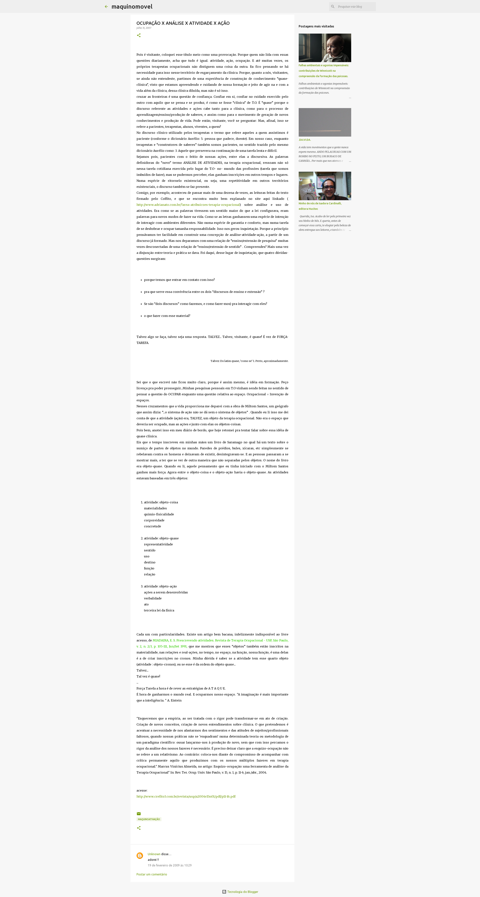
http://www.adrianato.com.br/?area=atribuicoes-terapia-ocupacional (188, 205)
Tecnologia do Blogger (242, 891)
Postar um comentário (151, 874)
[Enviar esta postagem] (138, 815)
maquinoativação (149, 819)
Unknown (154, 854)
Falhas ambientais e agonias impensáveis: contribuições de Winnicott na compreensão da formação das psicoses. (324, 71)
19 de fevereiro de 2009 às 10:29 (170, 865)
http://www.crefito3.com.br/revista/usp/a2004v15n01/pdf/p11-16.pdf (186, 796)
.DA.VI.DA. (305, 139)
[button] (138, 35)
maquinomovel (132, 6)
